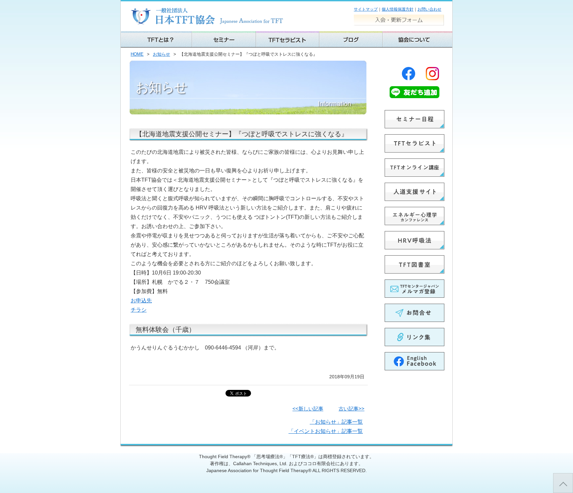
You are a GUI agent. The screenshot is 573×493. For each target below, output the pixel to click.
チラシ (139, 310)
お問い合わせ (429, 9)
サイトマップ (366, 9)
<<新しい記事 (307, 408)
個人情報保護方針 (398, 9)
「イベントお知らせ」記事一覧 (325, 431)
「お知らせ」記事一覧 (336, 422)
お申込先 (141, 300)
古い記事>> (351, 408)
